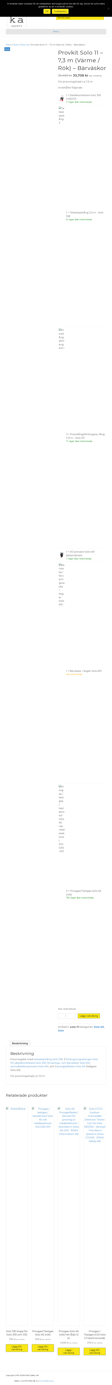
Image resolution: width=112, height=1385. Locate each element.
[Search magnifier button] (101, 17)
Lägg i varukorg (89, 1015)
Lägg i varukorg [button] (68, 1351)
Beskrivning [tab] (20, 1043)
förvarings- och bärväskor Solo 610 (68, 1062)
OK (47, 11)
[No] (108, 8)
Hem (9, 44)
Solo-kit (24, 44)
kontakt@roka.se (46, 1381)
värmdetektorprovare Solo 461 (29, 1066)
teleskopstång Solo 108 (48, 1059)
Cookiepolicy (60, 11)
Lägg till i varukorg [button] (16, 1348)
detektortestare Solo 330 (30, 1062)
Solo (16, 44)
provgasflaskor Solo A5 (71, 1066)
